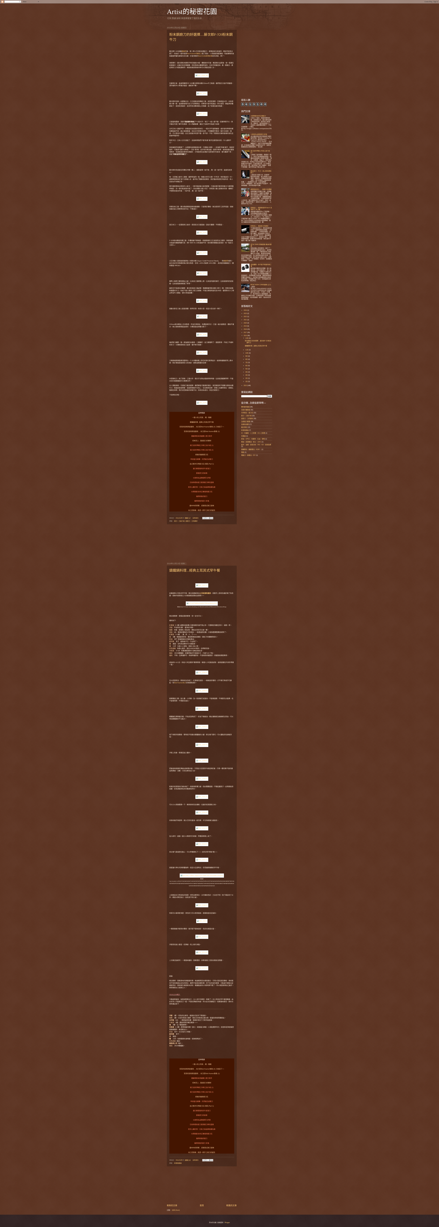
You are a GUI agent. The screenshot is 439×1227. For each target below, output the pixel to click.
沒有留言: (196, 518)
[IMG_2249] (201, 403)
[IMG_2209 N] (201, 779)
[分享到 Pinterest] (212, 518)
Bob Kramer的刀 (180, 683)
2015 (245, 385)
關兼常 (184, 51)
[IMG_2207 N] (201, 745)
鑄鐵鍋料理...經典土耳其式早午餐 (194, 570)
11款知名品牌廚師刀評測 (202, 478)
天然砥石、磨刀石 (247, 413)
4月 (246, 372)
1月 (246, 381)
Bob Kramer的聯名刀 (194, 53)
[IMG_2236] (201, 253)
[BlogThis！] (205, 518)
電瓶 (242, 452)
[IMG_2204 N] (201, 690)
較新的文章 (172, 1205)
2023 (245, 313)
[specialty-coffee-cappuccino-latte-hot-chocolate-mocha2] (202, 875)
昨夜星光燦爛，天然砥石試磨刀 (202, 459)
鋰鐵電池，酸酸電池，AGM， (251, 449)
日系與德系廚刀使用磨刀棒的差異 (202, 482)
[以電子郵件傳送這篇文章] (203, 518)
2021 (245, 320)
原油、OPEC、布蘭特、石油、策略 (253, 439)
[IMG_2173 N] (201, 952)
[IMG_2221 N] (201, 585)
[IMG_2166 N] (201, 905)
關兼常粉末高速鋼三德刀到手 (201, 436)
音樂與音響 (245, 424)
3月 (246, 375)
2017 (245, 332)
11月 (247, 350)
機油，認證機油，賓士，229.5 (251, 442)
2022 (245, 316)
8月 (246, 359)
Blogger (227, 1222)
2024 (245, 310)
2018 (245, 329)
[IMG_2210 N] (201, 812)
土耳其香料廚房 (205, 593)
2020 (245, 323)
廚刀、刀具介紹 (179, 521)
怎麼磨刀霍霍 (245, 421)
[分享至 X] (208, 518)
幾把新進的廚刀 (201, 496)
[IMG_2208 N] (201, 760)
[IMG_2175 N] (201, 968)
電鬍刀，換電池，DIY (248, 455)
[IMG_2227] (201, 162)
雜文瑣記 (244, 427)
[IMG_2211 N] (201, 797)
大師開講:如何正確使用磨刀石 (201, 492)
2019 (245, 326)
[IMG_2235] (201, 273)
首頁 (202, 1205)
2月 (246, 378)
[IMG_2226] (201, 93)
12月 (247, 338)
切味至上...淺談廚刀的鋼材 (259, 226)
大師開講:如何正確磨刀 (258, 116)
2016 (245, 335)
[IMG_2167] (201, 921)
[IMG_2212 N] (201, 828)
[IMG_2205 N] (201, 709)
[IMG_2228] (201, 217)
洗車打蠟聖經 (245, 410)
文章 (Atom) (176, 1210)
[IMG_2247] (201, 371)
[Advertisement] (202, 543)
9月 (246, 356)
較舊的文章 (231, 1205)
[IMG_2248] (201, 353)
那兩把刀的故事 (201, 473)
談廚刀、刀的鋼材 (191, 521)
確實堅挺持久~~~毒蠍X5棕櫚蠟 (261, 189)
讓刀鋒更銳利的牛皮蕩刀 (202, 468)
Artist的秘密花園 (192, 11)
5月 (246, 369)
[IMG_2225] (201, 199)
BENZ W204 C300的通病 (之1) (261, 284)
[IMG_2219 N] (201, 844)
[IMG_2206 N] (201, 727)
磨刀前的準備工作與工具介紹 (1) (201, 445)
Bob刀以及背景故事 (205, 56)
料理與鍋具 (178, 1163)
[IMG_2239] (201, 301)
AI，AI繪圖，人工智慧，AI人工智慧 (253, 433)
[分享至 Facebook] (210, 518)
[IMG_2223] (201, 114)
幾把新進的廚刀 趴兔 (201, 501)
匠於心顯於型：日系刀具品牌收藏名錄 (201, 487)
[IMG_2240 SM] (202, 75)
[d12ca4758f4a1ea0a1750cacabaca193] (202, 603)
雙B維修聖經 (245, 407)
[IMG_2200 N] (201, 672)
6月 (246, 365)
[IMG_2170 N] (201, 937)
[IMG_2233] (201, 232)
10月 (247, 353)
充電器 (243, 436)
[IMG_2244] (201, 316)
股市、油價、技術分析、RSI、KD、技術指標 (256, 445)
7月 (246, 362)
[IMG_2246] (201, 334)
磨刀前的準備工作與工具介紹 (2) (201, 450)
